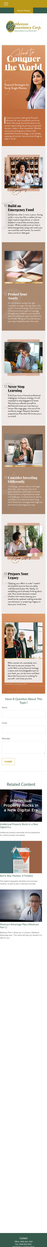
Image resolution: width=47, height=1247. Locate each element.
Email (4, 722)
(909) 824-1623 (26, 1241)
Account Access (23, 10)
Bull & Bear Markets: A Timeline (16, 876)
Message (6, 738)
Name (4, 707)
